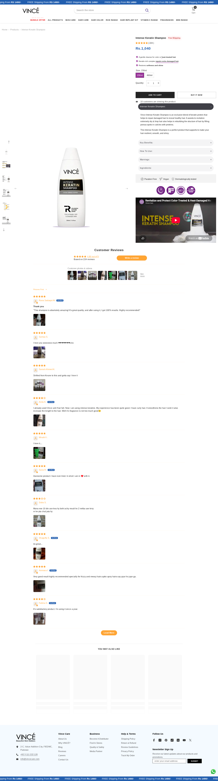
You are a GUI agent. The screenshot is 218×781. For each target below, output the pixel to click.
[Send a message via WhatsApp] (213, 771)
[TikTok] (172, 740)
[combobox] (109, 10)
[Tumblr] (178, 740)
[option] (71, 186)
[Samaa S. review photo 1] (39, 352)
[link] (53, 703)
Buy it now (196, 95)
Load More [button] (109, 633)
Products (14, 30)
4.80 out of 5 (93, 257)
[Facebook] (154, 740)
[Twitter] (190, 740)
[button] (16, 186)
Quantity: (140, 83)
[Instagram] (160, 740)
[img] (39, 296)
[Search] (112, 10)
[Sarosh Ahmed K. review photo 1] (39, 385)
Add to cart (155, 95)
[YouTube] (184, 740)
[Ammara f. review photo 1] (39, 586)
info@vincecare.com (29, 759)
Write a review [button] (132, 258)
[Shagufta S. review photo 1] (39, 554)
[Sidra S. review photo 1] (39, 521)
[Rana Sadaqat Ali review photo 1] (39, 320)
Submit (194, 761)
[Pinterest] (166, 740)
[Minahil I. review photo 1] (39, 453)
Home (4, 30)
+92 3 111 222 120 (29, 754)
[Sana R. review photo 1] (39, 486)
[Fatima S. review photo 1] (39, 619)
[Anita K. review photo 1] (39, 420)
